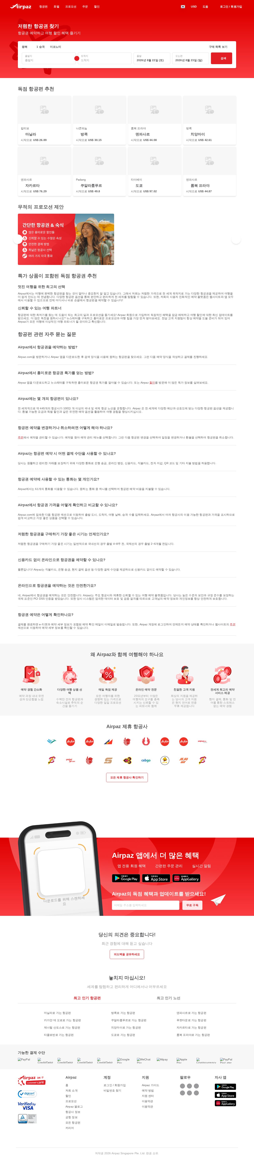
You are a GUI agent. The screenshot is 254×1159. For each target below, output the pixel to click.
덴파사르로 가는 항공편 (191, 1012)
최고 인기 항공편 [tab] (87, 998)
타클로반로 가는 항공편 (59, 1034)
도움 (205, 6)
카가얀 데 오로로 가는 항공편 (62, 1020)
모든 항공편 (72, 1122)
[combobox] (49, 60)
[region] (127, 239)
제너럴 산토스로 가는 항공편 (62, 1027)
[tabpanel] (127, 1020)
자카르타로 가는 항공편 (191, 1027)
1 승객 (41, 46)
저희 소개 (71, 1090)
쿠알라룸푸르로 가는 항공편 (128, 1020)
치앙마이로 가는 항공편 (126, 1027)
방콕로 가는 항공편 (123, 1012)
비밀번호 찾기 (112, 1090)
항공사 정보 (72, 1111)
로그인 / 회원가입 (115, 1085)
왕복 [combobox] (24, 46)
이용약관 (147, 1101)
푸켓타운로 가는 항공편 (191, 1020)
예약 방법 (148, 1090)
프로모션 (71, 1101)
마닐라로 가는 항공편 (57, 1012)
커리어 (69, 1127)
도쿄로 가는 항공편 (123, 1034)
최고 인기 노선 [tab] (168, 998)
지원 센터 (148, 1095)
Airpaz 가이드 (150, 1085)
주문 (20, 437)
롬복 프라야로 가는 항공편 (193, 1034)
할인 (152, 382)
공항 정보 (71, 1117)
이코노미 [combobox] (55, 46)
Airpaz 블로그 (74, 1106)
